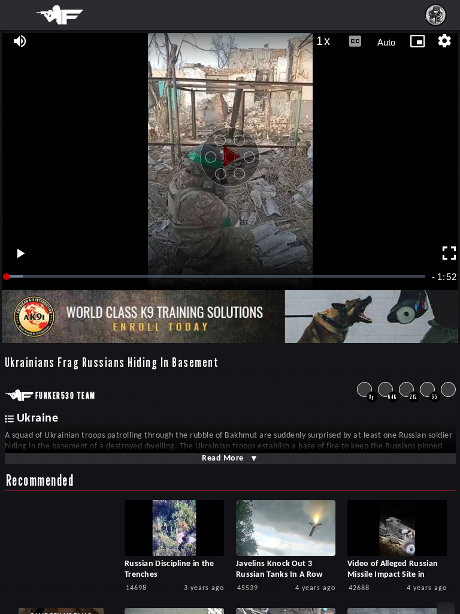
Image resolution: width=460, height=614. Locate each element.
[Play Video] (230, 152)
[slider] (216, 276)
